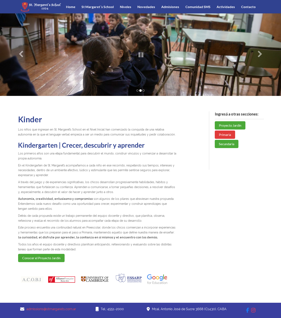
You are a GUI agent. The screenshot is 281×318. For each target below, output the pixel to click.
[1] (137, 91)
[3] (144, 91)
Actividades (226, 7)
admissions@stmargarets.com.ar (51, 309)
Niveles (125, 7)
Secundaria (226, 144)
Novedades (146, 7)
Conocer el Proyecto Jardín (41, 258)
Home (70, 7)
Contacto (248, 7)
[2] (140, 90)
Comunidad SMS (197, 7)
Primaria (225, 135)
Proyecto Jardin (230, 125)
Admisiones (170, 7)
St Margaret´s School (97, 7)
